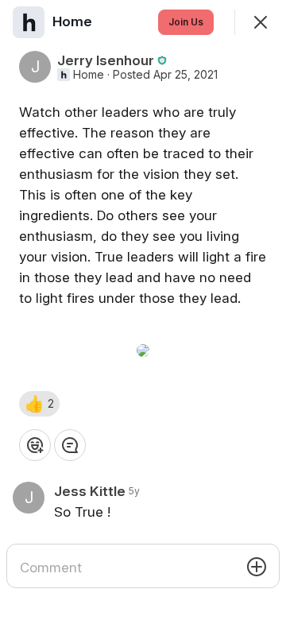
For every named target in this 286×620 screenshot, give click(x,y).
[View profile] (28, 22)
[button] (39, 404)
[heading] (73, 21)
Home (88, 74)
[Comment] (70, 445)
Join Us (185, 22)
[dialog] (143, 310)
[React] (35, 445)
